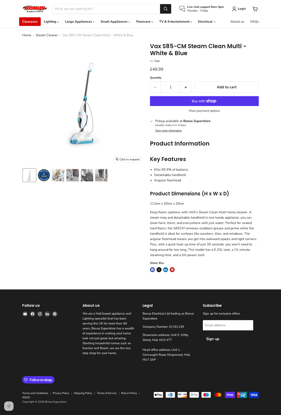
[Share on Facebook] (152, 269)
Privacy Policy (61, 393)
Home (26, 35)
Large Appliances (79, 21)
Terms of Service (107, 393)
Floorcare (143, 21)
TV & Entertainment (174, 21)
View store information (168, 130)
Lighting (50, 21)
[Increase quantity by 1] (186, 87)
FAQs (254, 21)
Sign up (212, 338)
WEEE (26, 397)
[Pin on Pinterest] (172, 269)
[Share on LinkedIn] (165, 269)
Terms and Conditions (35, 393)
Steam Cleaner (47, 35)
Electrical (205, 21)
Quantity (155, 77)
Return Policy (129, 393)
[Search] (165, 9)
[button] (29, 175)
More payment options (204, 111)
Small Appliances (114, 21)
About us (237, 21)
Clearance (30, 21)
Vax (157, 61)
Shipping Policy (83, 393)
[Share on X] (159, 269)
